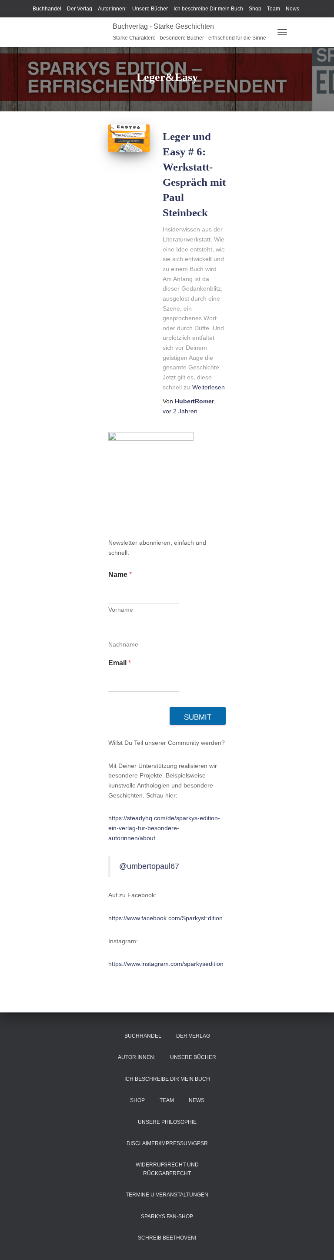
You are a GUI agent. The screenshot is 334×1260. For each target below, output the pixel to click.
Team (273, 9)
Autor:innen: (112, 9)
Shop (255, 9)
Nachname (123, 644)
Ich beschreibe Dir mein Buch (208, 9)
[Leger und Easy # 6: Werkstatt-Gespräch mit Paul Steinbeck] (129, 138)
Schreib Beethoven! (167, 1238)
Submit (197, 717)
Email (119, 663)
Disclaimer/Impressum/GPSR (167, 1143)
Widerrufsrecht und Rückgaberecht (167, 1169)
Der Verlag (79, 9)
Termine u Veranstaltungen (167, 1195)
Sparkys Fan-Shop (167, 1216)
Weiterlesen (208, 387)
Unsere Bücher (150, 9)
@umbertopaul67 (149, 866)
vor (180, 411)
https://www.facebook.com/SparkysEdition (165, 918)
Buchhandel (47, 9)
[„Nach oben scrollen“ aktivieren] (317, 1242)
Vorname (120, 609)
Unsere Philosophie (167, 1122)
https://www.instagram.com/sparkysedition (166, 963)
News (292, 9)
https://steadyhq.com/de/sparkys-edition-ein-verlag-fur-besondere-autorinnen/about (164, 827)
